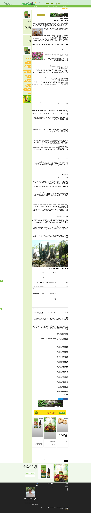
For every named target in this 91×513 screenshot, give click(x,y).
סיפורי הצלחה (29, 42)
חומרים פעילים (29, 67)
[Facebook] (37, 483)
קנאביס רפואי (26, 6)
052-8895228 (66, 509)
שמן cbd (26, 85)
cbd (30, 58)
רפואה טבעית (55, 6)
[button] (39, 2)
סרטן (30, 76)
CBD (48, 6)
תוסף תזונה (25, 90)
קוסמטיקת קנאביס (29, 80)
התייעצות (1, 281)
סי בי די (26, 75)
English (36, 2)
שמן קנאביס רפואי (35, 6)
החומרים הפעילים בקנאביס (28, 62)
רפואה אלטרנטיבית (29, 84)
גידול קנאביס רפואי (29, 61)
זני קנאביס (30, 66)
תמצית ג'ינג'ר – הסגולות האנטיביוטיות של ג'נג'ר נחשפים (63, 435)
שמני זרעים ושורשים (53, 0)
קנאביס (25, 80)
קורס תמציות (52, 441)
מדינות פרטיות (43, 507)
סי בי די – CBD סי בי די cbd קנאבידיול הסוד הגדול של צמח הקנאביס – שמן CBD (27, 29)
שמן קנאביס (67, 8)
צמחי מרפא (27, 76)
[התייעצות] (1, 280)
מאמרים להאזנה (29, 43)
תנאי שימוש (40, 507)
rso (28, 58)
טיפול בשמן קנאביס (29, 71)
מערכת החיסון (29, 75)
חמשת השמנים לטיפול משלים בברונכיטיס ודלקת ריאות (38, 440)
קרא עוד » (66, 441)
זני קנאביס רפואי (26, 66)
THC (42, 6)
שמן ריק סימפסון (29, 90)
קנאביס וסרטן (29, 81)
